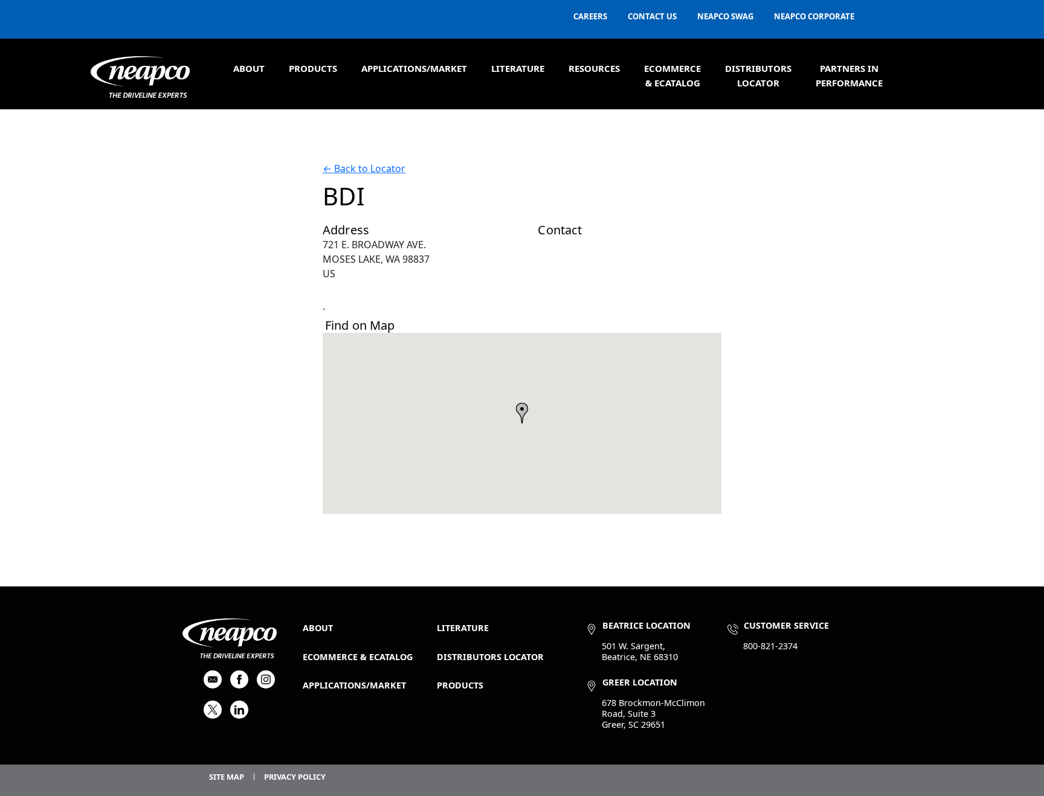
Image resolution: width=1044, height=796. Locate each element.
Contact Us (652, 16)
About (249, 68)
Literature (517, 68)
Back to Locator (364, 168)
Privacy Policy (295, 776)
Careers (590, 16)
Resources (594, 68)
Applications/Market (414, 68)
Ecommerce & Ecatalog (358, 657)
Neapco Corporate (814, 16)
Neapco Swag (725, 16)
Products (313, 68)
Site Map (226, 776)
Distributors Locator (490, 657)
